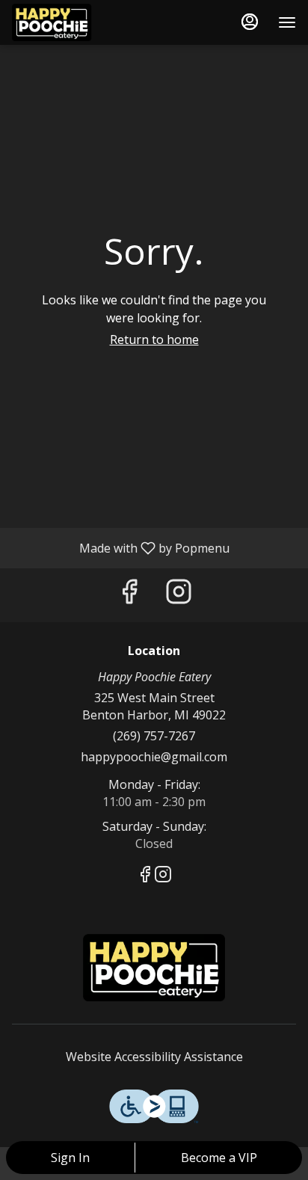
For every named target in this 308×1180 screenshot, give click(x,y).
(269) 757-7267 (154, 736)
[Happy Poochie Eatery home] (79, 22)
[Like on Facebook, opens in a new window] (129, 595)
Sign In (70, 1157)
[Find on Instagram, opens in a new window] (178, 595)
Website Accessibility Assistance (154, 1056)
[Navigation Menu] (287, 22)
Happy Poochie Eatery (154, 967)
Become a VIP (219, 1157)
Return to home (154, 339)
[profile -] (250, 22)
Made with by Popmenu (120, 547)
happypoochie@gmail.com (154, 757)
